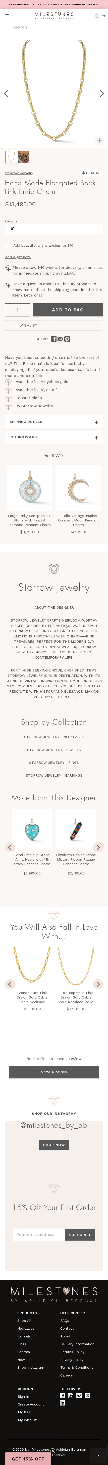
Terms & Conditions (76, 1367)
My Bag (24, 1412)
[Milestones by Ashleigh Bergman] (54, 15)
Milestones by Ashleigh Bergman (58, 1449)
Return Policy (24, 437)
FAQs (64, 1320)
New (21, 1360)
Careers (66, 1375)
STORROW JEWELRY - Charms (54, 750)
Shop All (24, 1320)
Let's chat (33, 295)
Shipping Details (26, 422)
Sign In (23, 1396)
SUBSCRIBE (80, 1235)
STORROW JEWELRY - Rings (54, 762)
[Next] (98, 847)
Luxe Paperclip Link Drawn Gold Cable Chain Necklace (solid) (76, 997)
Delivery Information (77, 1344)
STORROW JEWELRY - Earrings (54, 775)
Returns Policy (72, 1352)
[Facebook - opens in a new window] (54, 339)
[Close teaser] (52, 1450)
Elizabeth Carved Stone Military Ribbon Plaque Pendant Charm (76, 859)
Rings (21, 1344)
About (65, 1336)
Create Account (31, 1404)
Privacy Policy (71, 1360)
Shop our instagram (54, 1113)
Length (11, 221)
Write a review (54, 1072)
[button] (28, 1458)
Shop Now (54, 1145)
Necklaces (25, 1328)
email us (95, 267)
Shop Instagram (30, 1367)
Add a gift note (18, 257)
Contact (67, 1328)
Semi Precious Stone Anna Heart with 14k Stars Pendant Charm (32, 859)
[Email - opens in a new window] (60, 339)
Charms (23, 1352)
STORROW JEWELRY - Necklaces (54, 737)
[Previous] (10, 847)
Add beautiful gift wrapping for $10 (43, 245)
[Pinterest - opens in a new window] (67, 339)
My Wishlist (27, 1420)
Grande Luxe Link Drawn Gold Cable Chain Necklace (32, 997)
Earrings (24, 1336)
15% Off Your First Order (54, 1207)
